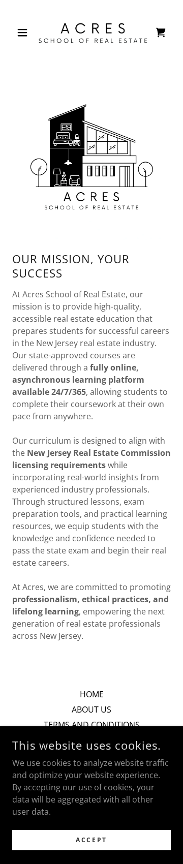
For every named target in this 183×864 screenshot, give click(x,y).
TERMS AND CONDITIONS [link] (92, 724)
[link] (91, 32)
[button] (24, 32)
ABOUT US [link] (91, 709)
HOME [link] (92, 694)
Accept (91, 840)
